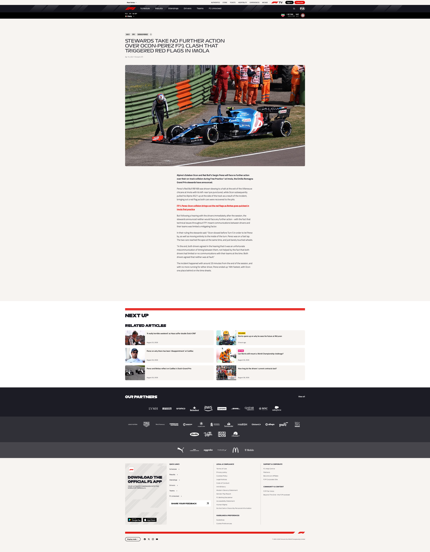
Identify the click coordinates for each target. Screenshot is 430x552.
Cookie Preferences (224, 523)
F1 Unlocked (215, 8)
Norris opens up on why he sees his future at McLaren (260, 336)
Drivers (187, 8)
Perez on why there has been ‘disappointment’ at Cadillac (170, 351)
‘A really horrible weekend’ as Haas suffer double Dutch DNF (171, 333)
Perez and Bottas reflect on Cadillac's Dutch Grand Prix (169, 368)
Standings (173, 8)
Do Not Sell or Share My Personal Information (233, 508)
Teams (200, 8)
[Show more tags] (151, 34)
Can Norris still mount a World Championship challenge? (261, 353)
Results (159, 8)
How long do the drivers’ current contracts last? (257, 368)
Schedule (145, 8)
